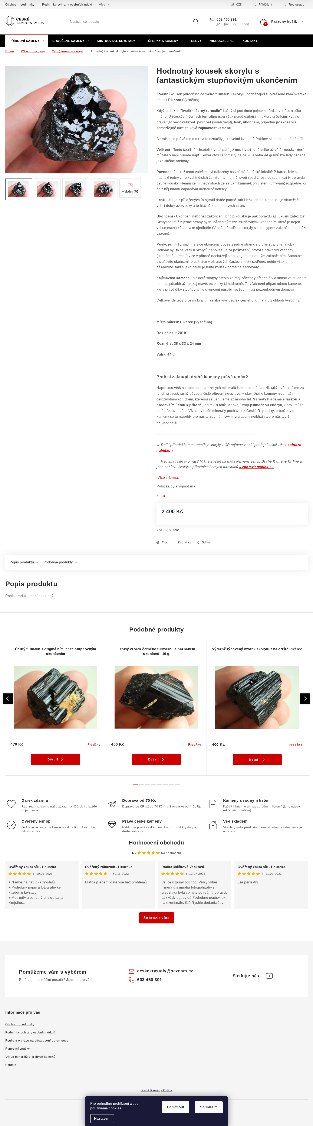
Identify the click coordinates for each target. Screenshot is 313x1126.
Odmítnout (175, 1107)
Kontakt (10, 1064)
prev (8, 698)
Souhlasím (208, 1107)
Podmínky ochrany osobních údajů (67, 4)
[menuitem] (26, 40)
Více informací (169, 477)
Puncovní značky (17, 1048)
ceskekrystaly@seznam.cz (165, 971)
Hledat (196, 21)
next (305, 698)
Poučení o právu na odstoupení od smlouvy (36, 1040)
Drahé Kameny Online (156, 1090)
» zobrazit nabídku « (256, 467)
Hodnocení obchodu (156, 842)
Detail (52, 759)
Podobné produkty (58, 562)
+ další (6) (130, 191)
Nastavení (102, 1118)
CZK (239, 4)
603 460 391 (226, 19)
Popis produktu (22, 562)
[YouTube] (269, 975)
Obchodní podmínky (19, 4)
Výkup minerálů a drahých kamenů (30, 1056)
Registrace (296, 4)
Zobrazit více (157, 918)
